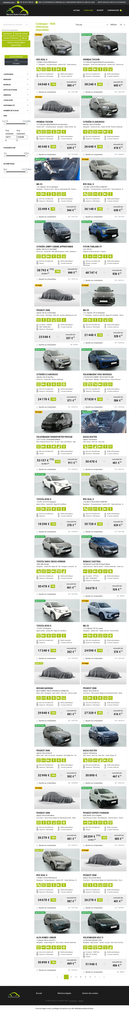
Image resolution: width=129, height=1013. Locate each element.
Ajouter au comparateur (47, 92)
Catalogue (88, 10)
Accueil (76, 10)
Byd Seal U (7, 34)
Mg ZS (24, 38)
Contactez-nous (8, 2)
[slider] (5, 124)
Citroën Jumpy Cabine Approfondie (16, 43)
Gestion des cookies (90, 993)
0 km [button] (16, 60)
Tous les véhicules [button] (16, 57)
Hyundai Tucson (21, 34)
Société (100, 10)
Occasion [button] (16, 63)
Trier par (79, 25)
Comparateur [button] (114, 10)
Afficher (113, 25)
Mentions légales (64, 993)
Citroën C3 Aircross (11, 38)
